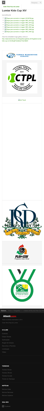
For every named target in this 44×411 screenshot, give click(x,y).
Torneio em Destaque (8, 379)
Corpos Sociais (6, 337)
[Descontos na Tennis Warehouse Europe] (22, 55)
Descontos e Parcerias (9, 346)
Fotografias (17, 311)
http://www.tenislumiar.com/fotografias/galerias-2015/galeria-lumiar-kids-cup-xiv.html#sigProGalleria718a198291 (21, 40)
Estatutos (5, 333)
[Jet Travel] (22, 100)
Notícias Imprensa (7, 395)
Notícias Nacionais (7, 392)
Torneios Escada (7, 376)
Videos (4, 352)
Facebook (7, 406)
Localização (5, 349)
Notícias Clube (6, 389)
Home (10, 311)
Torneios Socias (7, 370)
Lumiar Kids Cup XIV (14, 10)
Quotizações (6, 340)
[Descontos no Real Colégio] (22, 221)
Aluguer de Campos (8, 343)
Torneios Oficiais (7, 373)
